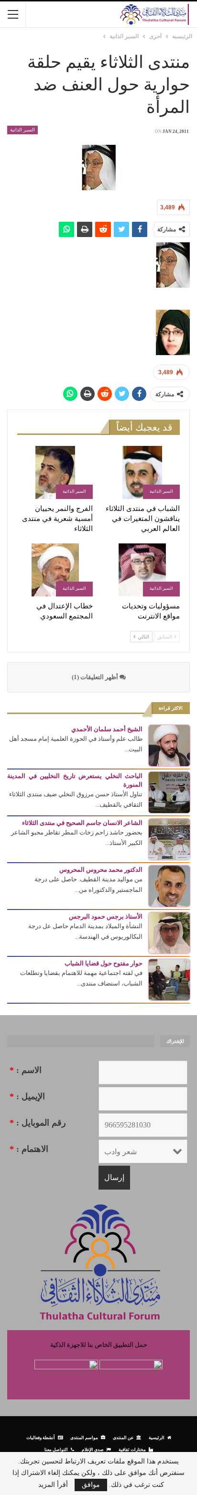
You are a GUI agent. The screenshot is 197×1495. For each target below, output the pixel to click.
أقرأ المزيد (53, 1485)
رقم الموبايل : (38, 1122)
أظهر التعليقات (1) (96, 677)
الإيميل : (27, 1096)
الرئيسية (156, 1437)
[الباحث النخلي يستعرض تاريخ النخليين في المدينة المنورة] (169, 791)
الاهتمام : (29, 1149)
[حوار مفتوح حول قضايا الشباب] (169, 979)
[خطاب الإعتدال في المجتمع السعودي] (55, 569)
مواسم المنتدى (84, 1437)
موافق (91, 1484)
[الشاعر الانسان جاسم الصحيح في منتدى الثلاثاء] (169, 838)
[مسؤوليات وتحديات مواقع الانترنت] (142, 569)
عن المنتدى (123, 1437)
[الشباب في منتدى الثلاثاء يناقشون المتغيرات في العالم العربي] (142, 472)
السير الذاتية (22, 129)
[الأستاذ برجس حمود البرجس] (169, 932)
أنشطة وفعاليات (40, 1437)
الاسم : (26, 1070)
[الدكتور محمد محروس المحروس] (169, 885)
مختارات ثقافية (132, 1449)
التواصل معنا (56, 1449)
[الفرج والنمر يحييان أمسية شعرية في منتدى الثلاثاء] (55, 472)
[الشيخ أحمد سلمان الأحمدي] (169, 744)
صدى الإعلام (93, 1449)
